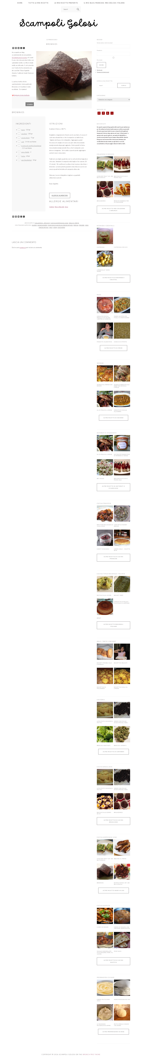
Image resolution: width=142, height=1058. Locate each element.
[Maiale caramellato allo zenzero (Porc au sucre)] (105, 940)
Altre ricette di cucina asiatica (113, 961)
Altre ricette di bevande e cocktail (113, 278)
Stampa (30, 104)
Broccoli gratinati (104, 745)
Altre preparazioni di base (113, 1031)
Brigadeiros (101, 201)
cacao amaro (25, 138)
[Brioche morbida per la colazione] (122, 196)
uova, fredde (25, 152)
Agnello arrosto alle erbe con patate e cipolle (121, 386)
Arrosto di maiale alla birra (120, 410)
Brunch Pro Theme (92, 1054)
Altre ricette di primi (114, 348)
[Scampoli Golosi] (71, 29)
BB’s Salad (100, 478)
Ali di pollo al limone (104, 410)
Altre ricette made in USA (113, 890)
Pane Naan (117, 951)
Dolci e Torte (74, 223)
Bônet (99, 618)
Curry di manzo (102, 927)
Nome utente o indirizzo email (105, 42)
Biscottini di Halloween (101, 687)
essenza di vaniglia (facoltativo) (31, 146)
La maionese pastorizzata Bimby (104, 1024)
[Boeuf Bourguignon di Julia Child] (105, 513)
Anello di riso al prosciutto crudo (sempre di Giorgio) (104, 318)
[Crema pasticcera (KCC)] (105, 995)
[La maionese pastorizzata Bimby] (105, 1020)
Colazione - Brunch (42, 223)
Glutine (51, 207)
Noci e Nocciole (59, 207)
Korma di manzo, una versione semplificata (122, 927)
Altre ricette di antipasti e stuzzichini (113, 487)
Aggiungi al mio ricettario (22, 95)
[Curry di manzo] (105, 916)
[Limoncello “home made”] (105, 259)
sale (22, 142)
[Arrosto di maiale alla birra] (122, 399)
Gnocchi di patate (120, 341)
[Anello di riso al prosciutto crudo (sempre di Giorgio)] (105, 305)
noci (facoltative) (26, 160)
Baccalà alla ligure (104, 595)
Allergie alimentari (60, 195)
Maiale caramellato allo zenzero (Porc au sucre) (105, 953)
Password (99, 50)
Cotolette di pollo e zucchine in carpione (121, 602)
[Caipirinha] (105, 236)
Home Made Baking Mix (122, 999)
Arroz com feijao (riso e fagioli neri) (121, 722)
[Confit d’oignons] (105, 538)
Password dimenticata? (103, 72)
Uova (66, 207)
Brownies (100, 882)
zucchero (24, 134)
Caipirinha (101, 247)
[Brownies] (105, 872)
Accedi (101, 65)
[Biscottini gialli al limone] (122, 676)
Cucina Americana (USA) (59, 223)
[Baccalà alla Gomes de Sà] (105, 801)
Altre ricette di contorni (113, 751)
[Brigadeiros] (105, 196)
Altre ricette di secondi (114, 417)
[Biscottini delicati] (122, 652)
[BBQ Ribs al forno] (122, 847)
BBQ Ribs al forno (120, 858)
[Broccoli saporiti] (122, 734)
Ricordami (99, 60)
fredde (81, 225)
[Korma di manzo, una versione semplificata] (122, 916)
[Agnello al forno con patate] (105, 373)
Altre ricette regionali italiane (113, 625)
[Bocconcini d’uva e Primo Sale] (122, 172)
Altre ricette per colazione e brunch (113, 209)
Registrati (99, 70)
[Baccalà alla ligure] (105, 584)
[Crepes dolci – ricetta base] (122, 538)
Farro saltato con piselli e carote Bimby (121, 317)
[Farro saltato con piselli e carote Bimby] (122, 305)
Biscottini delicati (120, 663)
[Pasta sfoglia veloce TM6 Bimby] (122, 1020)
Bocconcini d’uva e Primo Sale (121, 177)
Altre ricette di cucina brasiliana (113, 821)
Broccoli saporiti (120, 745)
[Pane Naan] (122, 940)
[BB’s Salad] (105, 467)
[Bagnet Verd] (122, 584)
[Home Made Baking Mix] (122, 995)
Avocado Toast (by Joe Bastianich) (105, 177)
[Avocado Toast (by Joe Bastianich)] (105, 172)
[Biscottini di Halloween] (105, 676)
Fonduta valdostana (104, 341)
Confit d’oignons (103, 549)
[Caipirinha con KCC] (122, 236)
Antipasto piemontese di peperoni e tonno (122, 455)
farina (23, 156)
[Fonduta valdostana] (105, 331)
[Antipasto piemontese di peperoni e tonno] (122, 443)
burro (23, 130)
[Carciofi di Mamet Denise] (122, 513)
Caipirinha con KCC (121, 247)
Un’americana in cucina (19, 57)
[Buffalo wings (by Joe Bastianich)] (122, 872)
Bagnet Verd (118, 595)
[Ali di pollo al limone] (105, 399)
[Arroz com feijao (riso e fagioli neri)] (122, 710)
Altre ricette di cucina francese (113, 557)
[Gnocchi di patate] (122, 331)
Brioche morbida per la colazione (121, 201)
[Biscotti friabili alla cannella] (105, 652)
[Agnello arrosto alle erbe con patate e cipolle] (122, 373)
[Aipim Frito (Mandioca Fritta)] (105, 710)
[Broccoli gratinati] (105, 734)
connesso (23, 247)
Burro (34, 225)
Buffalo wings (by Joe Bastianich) (122, 883)
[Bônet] (105, 607)
